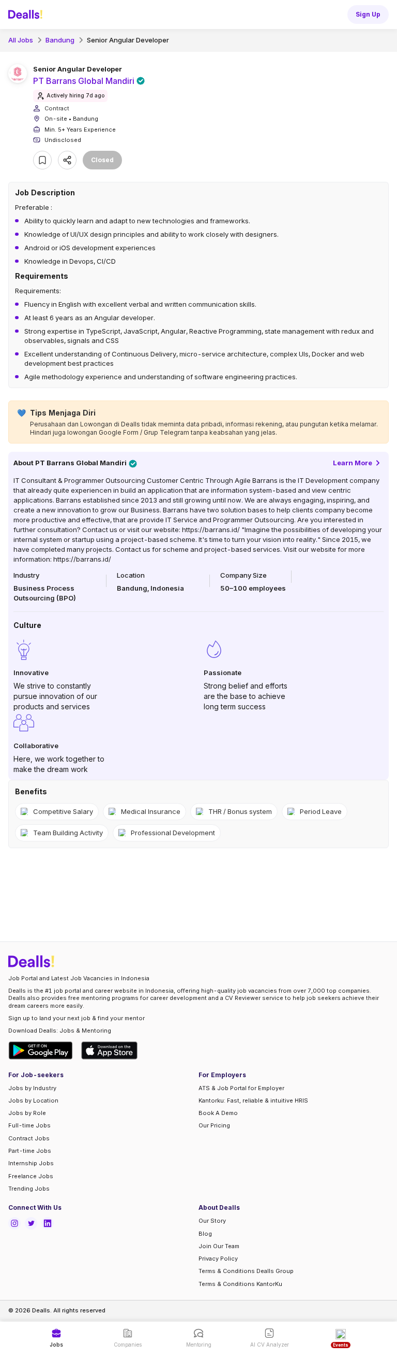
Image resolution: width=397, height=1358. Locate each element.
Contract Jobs (29, 1138)
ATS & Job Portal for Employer (241, 1088)
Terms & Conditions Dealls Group (246, 1271)
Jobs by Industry (32, 1088)
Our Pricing (214, 1125)
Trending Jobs (29, 1188)
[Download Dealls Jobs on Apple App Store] (109, 1050)
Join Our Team (218, 1246)
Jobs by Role (27, 1113)
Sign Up (368, 14)
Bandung (59, 40)
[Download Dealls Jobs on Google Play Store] (40, 1050)
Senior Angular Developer (128, 40)
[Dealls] (26, 14)
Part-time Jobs (29, 1150)
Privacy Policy (218, 1258)
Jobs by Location (33, 1100)
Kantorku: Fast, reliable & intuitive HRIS (253, 1100)
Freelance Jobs (30, 1176)
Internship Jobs (31, 1163)
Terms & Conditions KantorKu (240, 1284)
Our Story (212, 1220)
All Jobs (20, 40)
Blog (205, 1233)
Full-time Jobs (29, 1125)
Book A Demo (218, 1113)
